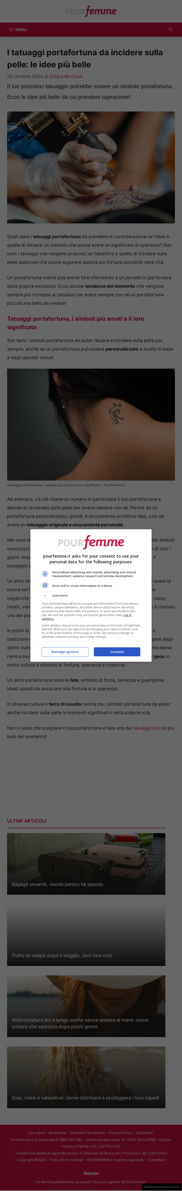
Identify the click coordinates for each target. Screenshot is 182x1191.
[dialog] (91, 595)
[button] (91, 595)
